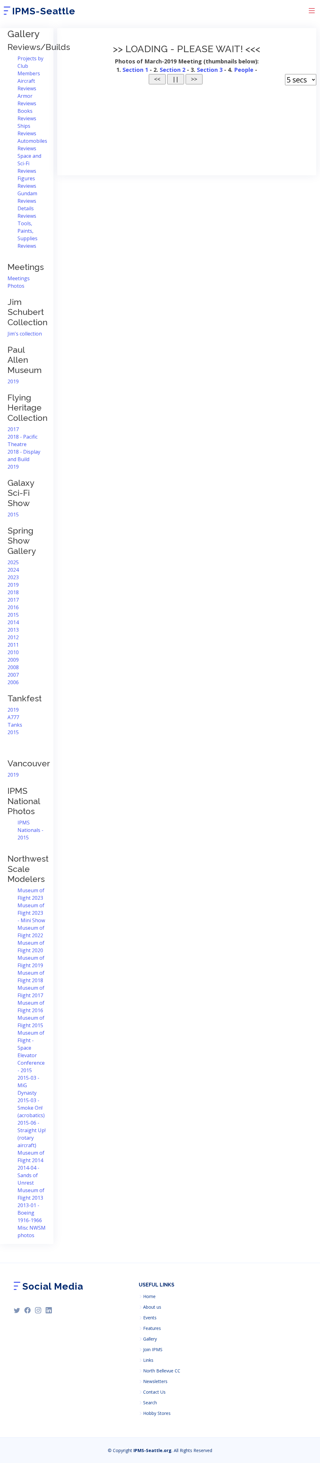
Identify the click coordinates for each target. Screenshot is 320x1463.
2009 (13, 659)
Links (148, 1360)
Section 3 (209, 69)
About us (152, 1307)
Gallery (150, 1339)
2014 (13, 622)
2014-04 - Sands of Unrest (28, 1175)
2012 (13, 637)
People (243, 69)
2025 (13, 562)
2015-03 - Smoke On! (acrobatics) (31, 1108)
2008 (13, 667)
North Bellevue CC (161, 1371)
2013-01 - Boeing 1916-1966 (30, 1213)
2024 (13, 569)
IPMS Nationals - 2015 (30, 830)
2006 (13, 682)
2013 (13, 629)
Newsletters (155, 1381)
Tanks (15, 724)
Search (150, 1403)
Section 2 (172, 69)
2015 (13, 514)
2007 (13, 674)
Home (149, 1296)
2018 (13, 592)
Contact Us (154, 1392)
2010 (13, 652)
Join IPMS (152, 1349)
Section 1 (135, 69)
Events (150, 1318)
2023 (13, 577)
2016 (13, 607)
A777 (13, 717)
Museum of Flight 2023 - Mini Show (31, 913)
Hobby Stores (157, 1413)
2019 (13, 381)
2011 (13, 644)
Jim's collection (25, 333)
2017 (13, 429)
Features (152, 1328)
